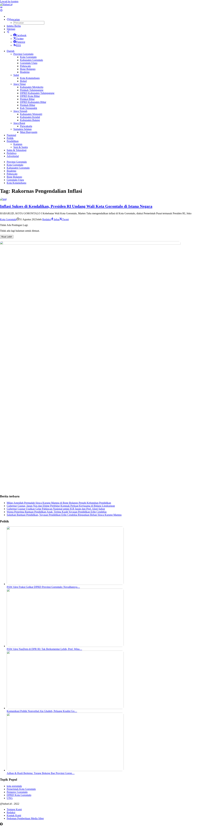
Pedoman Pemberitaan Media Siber (25, 818)
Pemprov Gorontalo (17, 792)
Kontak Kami (14, 815)
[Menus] (1, 7)
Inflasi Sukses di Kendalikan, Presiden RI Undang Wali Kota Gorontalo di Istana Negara (76, 206)
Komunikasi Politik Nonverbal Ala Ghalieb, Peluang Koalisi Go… (42, 711)
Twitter (20, 38)
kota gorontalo (14, 786)
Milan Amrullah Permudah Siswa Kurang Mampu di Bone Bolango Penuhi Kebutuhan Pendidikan (59, 502)
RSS (18, 45)
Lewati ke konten (9, 1)
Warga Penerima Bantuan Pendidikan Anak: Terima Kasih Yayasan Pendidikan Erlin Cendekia (56, 511)
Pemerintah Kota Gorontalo (21, 789)
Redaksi (11, 812)
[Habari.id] (6, 4)
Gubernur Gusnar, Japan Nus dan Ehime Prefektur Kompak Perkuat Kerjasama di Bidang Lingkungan (61, 505)
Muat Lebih (6, 236)
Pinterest (20, 42)
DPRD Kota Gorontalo (19, 795)
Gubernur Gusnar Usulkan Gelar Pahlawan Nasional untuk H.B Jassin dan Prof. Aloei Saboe (56, 508)
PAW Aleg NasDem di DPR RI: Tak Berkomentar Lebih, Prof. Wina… (44, 649)
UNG (10, 798)
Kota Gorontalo (8, 219)
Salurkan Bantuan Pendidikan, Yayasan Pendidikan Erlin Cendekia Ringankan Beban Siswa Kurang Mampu (64, 514)
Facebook (21, 35)
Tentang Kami (14, 809)
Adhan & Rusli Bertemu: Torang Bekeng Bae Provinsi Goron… (41, 773)
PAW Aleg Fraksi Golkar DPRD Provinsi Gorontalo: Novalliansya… (43, 586)
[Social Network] (8, 32)
